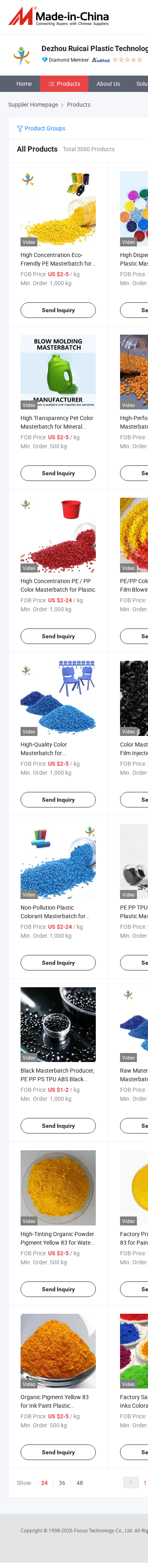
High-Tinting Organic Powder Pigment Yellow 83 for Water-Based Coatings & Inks (57, 1242)
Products (68, 83)
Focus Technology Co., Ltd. (104, 1530)
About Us (108, 83)
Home (24, 83)
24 (44, 1483)
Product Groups (44, 128)
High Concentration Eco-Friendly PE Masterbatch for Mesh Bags (56, 263)
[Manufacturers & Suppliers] (60, 16)
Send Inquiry (58, 310)
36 (62, 1483)
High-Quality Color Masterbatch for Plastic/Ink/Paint (44, 752)
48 (79, 1483)
